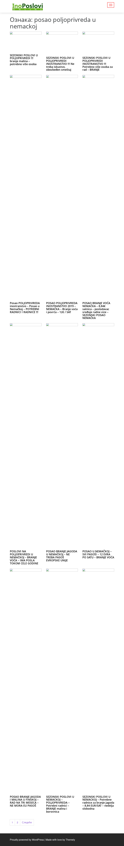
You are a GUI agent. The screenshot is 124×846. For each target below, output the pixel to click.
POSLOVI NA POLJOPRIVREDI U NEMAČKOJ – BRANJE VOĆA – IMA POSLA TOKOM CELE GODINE (24, 557)
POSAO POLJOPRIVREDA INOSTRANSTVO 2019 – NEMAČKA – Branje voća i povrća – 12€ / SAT (62, 307)
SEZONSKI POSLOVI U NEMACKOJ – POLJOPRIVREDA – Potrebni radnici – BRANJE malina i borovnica (60, 804)
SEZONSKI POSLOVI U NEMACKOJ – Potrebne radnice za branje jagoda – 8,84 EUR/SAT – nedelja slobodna (98, 802)
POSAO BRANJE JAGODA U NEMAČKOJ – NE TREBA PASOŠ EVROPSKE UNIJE (61, 555)
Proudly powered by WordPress (27, 839)
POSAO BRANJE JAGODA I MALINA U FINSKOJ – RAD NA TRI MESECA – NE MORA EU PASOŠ (25, 801)
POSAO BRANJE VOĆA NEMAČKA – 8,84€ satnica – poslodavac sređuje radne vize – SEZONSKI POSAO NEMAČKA (96, 310)
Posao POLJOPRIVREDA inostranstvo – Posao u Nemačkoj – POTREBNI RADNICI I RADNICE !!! (25, 307)
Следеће (27, 822)
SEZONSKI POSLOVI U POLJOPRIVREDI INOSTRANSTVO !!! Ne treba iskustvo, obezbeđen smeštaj (60, 63)
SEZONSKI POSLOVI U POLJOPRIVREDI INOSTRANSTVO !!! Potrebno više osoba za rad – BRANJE (97, 63)
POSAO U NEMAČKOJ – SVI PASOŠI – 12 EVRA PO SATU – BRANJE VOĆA (98, 554)
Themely (70, 839)
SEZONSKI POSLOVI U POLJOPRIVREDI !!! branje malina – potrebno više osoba (24, 59)
